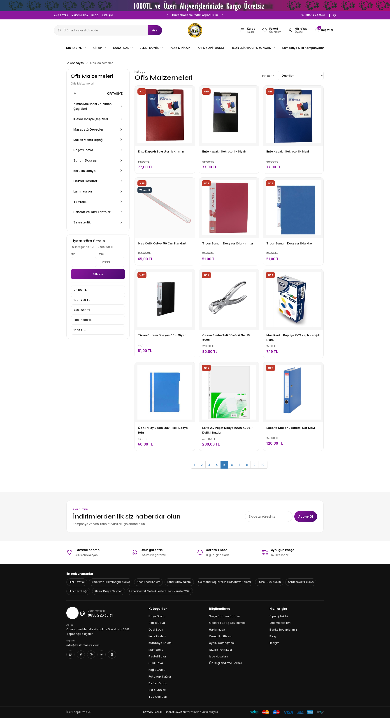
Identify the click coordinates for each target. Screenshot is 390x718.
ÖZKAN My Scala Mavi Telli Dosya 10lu (163, 430)
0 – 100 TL (80, 290)
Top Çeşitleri (158, 697)
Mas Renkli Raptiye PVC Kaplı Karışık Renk (293, 337)
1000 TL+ (80, 330)
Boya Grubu (157, 616)
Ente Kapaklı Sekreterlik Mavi (287, 151)
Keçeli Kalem (157, 636)
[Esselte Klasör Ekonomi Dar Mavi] (316, 368)
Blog (95, 15)
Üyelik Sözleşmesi (221, 643)
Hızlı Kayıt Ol (77, 582)
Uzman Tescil (152, 712)
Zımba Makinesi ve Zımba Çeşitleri (92, 106)
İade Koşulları (218, 656)
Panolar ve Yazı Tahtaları (92, 212)
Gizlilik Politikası (220, 650)
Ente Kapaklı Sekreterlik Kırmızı (161, 151)
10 (263, 464)
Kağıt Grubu (157, 670)
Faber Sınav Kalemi (179, 582)
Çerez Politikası (220, 636)
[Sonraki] (222, 15)
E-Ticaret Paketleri (173, 712)
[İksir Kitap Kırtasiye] (195, 30)
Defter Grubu (158, 683)
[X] (102, 654)
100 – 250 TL (82, 300)
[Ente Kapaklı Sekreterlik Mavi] (316, 92)
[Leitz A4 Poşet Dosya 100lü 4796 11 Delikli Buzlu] (252, 368)
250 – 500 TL (82, 310)
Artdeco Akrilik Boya (301, 582)
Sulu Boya (156, 663)
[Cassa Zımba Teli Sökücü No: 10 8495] (252, 276)
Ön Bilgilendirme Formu (225, 663)
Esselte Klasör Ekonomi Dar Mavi (290, 428)
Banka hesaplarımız (283, 629)
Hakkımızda (80, 15)
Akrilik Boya (157, 623)
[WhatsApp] (70, 654)
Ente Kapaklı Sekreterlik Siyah (224, 151)
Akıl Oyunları (157, 690)
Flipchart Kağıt (78, 591)
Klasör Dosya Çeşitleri (90, 119)
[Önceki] (167, 15)
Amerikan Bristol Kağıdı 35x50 (110, 582)
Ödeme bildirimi (280, 623)
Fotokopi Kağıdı (160, 676)
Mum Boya (156, 650)
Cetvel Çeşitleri (85, 181)
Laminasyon (82, 191)
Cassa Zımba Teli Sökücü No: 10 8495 (226, 337)
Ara (155, 30)
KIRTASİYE (115, 93)
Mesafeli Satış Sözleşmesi (227, 623)
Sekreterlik (82, 222)
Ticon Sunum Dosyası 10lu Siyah (162, 335)
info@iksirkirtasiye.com (83, 645)
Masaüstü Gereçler (88, 129)
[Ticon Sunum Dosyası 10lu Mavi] (316, 184)
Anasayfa (61, 15)
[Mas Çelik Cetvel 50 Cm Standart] (188, 184)
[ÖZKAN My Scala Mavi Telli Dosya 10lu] (188, 368)
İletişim (107, 15)
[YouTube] (91, 654)
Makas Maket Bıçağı (88, 140)
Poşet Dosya (83, 150)
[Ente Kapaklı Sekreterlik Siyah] (252, 92)
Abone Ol (305, 516)
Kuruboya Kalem (160, 643)
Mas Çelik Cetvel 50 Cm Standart (162, 243)
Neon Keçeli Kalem (148, 582)
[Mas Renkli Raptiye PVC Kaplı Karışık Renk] (316, 276)
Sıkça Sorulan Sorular (224, 616)
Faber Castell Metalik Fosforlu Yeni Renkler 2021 (159, 591)
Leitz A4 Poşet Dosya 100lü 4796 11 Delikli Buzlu (227, 430)
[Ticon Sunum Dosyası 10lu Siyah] (188, 276)
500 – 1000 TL (83, 320)
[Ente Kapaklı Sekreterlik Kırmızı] (188, 92)
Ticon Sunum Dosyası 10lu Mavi (289, 243)
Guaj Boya (156, 629)
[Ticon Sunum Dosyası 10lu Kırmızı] (252, 184)
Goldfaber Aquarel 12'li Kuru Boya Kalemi (224, 582)
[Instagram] (334, 15)
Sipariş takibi (278, 616)
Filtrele (98, 274)
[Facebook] (329, 15)
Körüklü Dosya (84, 171)
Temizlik (79, 201)
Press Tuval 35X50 (269, 582)
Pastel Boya (157, 656)
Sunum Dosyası (85, 160)
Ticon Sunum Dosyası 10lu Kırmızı (227, 243)
